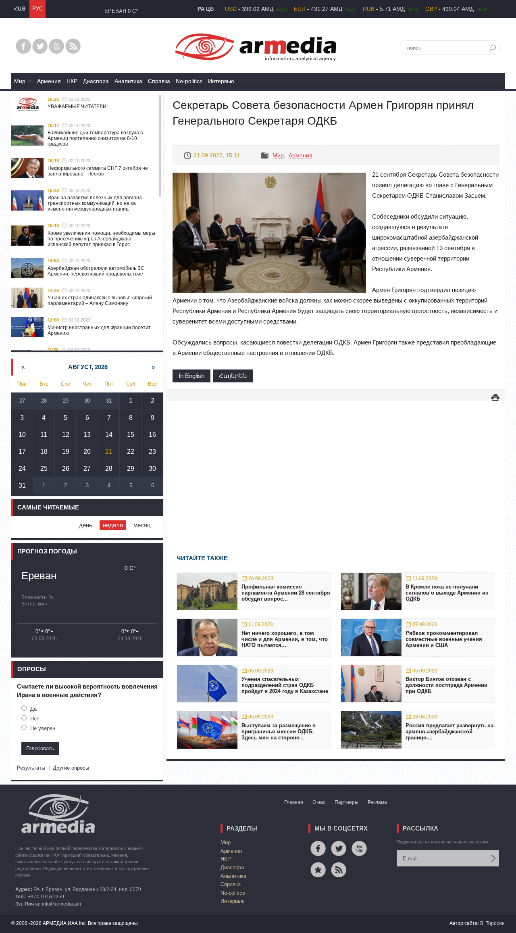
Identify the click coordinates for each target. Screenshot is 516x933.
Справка (159, 81)
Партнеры (346, 802)
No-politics (189, 81)
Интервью (221, 81)
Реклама (377, 802)
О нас (318, 802)
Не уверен (42, 728)
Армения (49, 81)
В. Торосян (492, 923)
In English (191, 375)
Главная (293, 802)
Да (33, 709)
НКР (72, 81)
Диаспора (96, 81)
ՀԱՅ (19, 9)
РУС (37, 9)
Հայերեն (233, 375)
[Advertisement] (335, 465)
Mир (19, 81)
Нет (34, 719)
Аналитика (128, 81)
